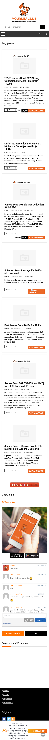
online (8, 502)
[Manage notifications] (43, 735)
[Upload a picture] (31, 620)
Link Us (6, 691)
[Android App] (32, 554)
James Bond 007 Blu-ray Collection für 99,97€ (24, 206)
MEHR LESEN (11, 110)
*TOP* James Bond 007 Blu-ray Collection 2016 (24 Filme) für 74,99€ (22, 80)
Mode (23, 152)
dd (30, 290)
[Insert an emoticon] (26, 620)
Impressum (7, 699)
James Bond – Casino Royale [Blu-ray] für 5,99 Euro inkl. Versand (23, 447)
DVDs (25, 328)
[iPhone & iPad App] (17, 554)
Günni (6, 87)
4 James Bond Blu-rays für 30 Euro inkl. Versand (23, 272)
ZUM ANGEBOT (36, 111)
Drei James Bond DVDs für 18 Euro (23, 325)
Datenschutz (8, 703)
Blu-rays (23, 87)
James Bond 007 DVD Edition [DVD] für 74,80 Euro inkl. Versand (24, 385)
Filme (28, 87)
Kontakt (6, 695)
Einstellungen (7, 624)
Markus (6, 276)
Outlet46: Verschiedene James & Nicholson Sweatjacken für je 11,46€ (22, 146)
